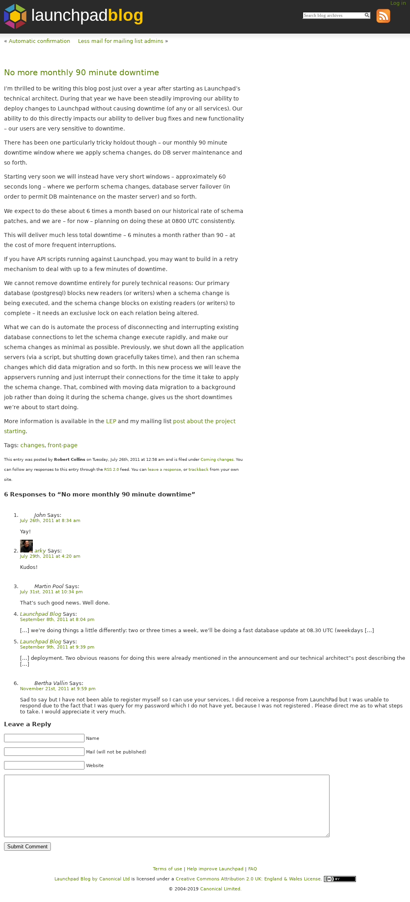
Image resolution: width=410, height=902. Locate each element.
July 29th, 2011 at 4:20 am (50, 556)
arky (40, 551)
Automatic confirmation (39, 41)
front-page (63, 445)
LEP (111, 421)
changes (32, 445)
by (76, 879)
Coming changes (217, 459)
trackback (199, 469)
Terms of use (167, 869)
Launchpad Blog (40, 614)
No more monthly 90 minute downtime (81, 72)
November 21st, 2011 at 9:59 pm (58, 688)
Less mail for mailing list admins (120, 41)
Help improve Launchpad (215, 869)
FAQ (252, 869)
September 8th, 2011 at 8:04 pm (57, 619)
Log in (398, 3)
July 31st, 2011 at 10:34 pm (51, 592)
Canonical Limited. (221, 889)
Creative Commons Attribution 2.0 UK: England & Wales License (248, 879)
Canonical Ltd (114, 879)
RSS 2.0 (111, 469)
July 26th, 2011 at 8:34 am (50, 520)
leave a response (164, 469)
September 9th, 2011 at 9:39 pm (57, 647)
